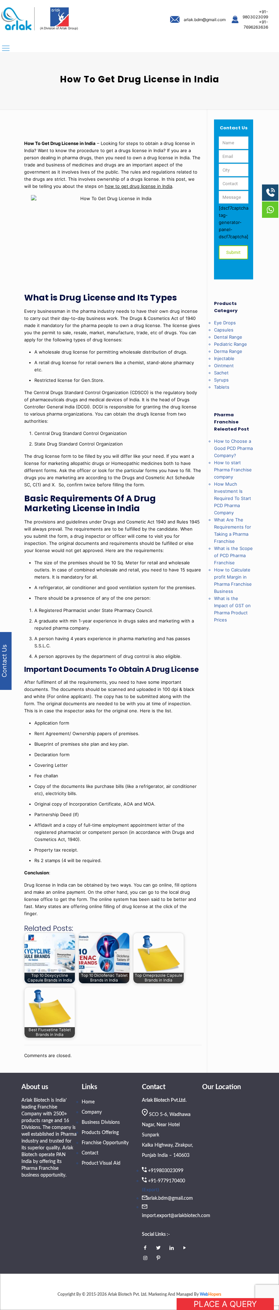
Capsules (223, 330)
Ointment (224, 365)
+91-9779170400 (166, 1181)
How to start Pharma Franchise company (233, 470)
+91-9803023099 (255, 14)
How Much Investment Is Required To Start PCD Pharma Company (232, 498)
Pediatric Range (230, 344)
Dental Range (228, 337)
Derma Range (228, 351)
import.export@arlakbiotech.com (176, 1215)
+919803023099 (165, 1170)
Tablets (221, 387)
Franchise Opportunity (105, 1143)
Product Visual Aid (101, 1163)
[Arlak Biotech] (40, 19)
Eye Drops (225, 322)
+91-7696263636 (256, 24)
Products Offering (100, 1132)
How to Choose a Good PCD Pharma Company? (233, 448)
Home (88, 1102)
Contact (90, 1153)
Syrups (221, 380)
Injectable (224, 358)
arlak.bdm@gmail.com (205, 19)
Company (92, 1112)
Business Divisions (101, 1122)
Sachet (221, 372)
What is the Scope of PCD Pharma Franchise (233, 555)
